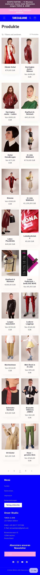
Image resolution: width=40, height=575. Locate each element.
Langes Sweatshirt (10, 323)
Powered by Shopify (26, 570)
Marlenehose (10, 365)
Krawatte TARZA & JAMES (29, 410)
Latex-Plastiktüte (10, 240)
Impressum (8, 496)
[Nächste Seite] (31, 471)
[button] (4, 18)
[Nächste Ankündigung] (36, 11)
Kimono (10, 198)
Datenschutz (8, 491)
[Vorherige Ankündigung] (4, 11)
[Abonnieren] (33, 554)
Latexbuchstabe (30, 237)
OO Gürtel (10, 453)
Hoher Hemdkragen (10, 156)
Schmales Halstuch (10, 409)
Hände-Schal (10, 67)
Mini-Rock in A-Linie (29, 366)
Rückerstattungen (10, 500)
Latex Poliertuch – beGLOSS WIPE (29, 281)
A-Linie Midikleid (30, 156)
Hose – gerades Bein (29, 454)
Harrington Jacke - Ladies (10, 113)
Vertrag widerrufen (13, 505)
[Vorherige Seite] (8, 471)
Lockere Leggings (30, 323)
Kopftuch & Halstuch (29, 113)
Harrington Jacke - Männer (29, 69)
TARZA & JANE (16, 570)
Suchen (6, 486)
